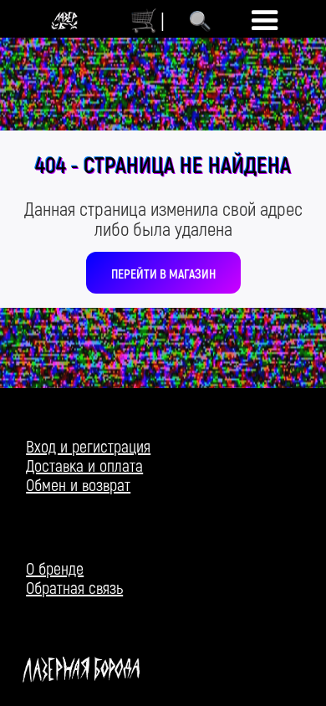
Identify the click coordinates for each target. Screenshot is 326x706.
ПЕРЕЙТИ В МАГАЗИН (163, 273)
